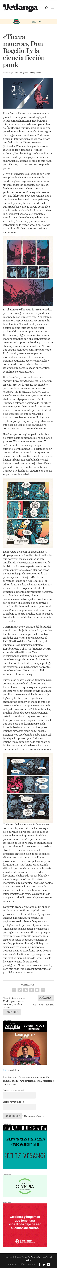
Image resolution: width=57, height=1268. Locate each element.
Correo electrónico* (13, 1091)
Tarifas (21, 1265)
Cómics (38, 73)
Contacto (31, 1265)
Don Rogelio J (11, 377)
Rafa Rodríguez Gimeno (24, 73)
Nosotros (11, 1265)
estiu (28, 1260)
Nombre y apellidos (13, 1102)
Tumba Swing (22, 153)
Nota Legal (36, 1257)
